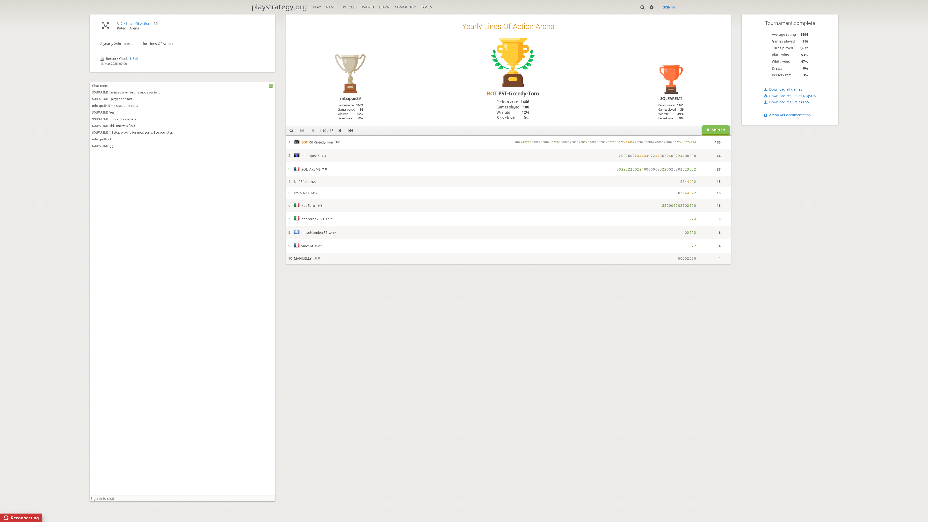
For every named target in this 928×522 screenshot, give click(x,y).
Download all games (785, 89)
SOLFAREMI (100, 92)
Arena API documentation (790, 115)
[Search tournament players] (291, 131)
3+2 (120, 23)
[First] (302, 131)
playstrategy (279, 7)
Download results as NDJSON (792, 95)
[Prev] (313, 131)
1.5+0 (134, 58)
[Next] (339, 131)
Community (405, 7)
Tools (426, 7)
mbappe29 (99, 106)
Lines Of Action (138, 23)
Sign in (669, 7)
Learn (384, 7)
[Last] (350, 131)
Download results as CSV (789, 102)
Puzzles (350, 7)
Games (332, 7)
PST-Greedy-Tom (513, 93)
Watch (368, 7)
